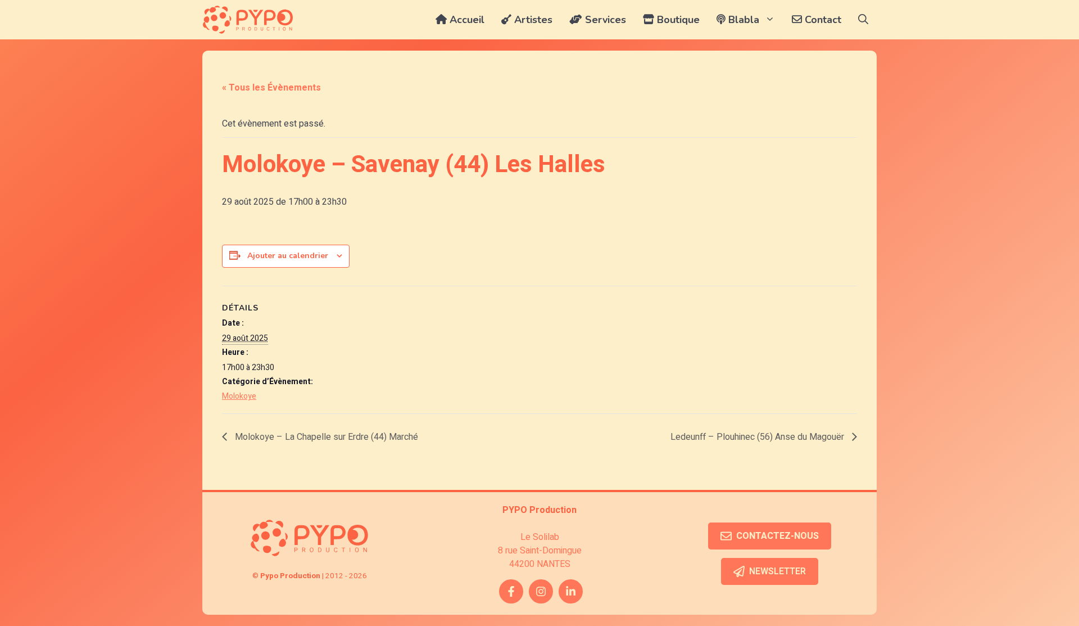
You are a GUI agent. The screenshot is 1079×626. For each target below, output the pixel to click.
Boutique (677, 19)
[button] (863, 19)
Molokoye (239, 396)
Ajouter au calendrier (287, 255)
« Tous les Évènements (271, 87)
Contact (821, 19)
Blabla (742, 19)
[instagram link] (541, 591)
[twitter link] (571, 591)
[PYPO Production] (247, 19)
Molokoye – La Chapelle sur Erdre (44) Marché (325, 437)
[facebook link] (511, 591)
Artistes (531, 19)
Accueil (465, 19)
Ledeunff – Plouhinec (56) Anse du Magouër (758, 437)
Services (604, 19)
